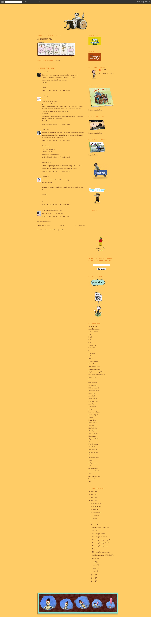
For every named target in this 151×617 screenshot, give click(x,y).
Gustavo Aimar (93, 385)
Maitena (91, 425)
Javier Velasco (93, 399)
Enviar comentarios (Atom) (54, 230)
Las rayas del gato (94, 412)
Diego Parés (92, 364)
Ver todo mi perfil (106, 73)
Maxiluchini (92, 436)
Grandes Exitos (93, 382)
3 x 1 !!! (94, 530)
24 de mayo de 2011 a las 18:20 (56, 216)
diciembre (96, 503)
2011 (93, 501)
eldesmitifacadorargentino (96, 374)
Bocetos (94, 549)
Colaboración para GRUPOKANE (102, 555)
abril (94, 562)
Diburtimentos (93, 361)
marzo (95, 565)
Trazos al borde (93, 479)
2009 (93, 578)
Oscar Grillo (92, 447)
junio (95, 522)
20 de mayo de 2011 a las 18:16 (56, 171)
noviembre (96, 506)
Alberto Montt (93, 332)
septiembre (96, 512)
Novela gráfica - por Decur (100, 527)
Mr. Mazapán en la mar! (99, 537)
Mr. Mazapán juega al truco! (101, 552)
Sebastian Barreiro (94, 471)
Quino (90, 460)
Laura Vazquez (93, 415)
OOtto (44, 96)
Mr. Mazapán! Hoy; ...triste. (100, 546)
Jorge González (93, 401)
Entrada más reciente (43, 225)
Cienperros (91, 348)
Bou (89, 334)
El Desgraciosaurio (94, 369)
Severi (90, 473)
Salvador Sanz (93, 468)
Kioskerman (92, 407)
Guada (44, 72)
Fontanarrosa (92, 380)
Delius (90, 358)
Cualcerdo (91, 353)
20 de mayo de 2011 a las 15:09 (56, 140)
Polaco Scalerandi (94, 457)
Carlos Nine (92, 345)
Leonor (44, 129)
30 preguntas (92, 326)
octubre (95, 509)
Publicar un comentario (44, 222)
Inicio (62, 225)
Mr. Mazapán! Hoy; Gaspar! (101, 540)
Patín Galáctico (93, 452)
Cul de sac (91, 356)
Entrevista (95, 558)
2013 (93, 494)
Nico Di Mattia (93, 444)
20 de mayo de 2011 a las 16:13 (56, 157)
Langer (90, 409)
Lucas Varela (92, 423)
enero (95, 571)
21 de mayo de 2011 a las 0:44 (55, 205)
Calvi (90, 342)
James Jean (91, 393)
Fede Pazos (92, 377)
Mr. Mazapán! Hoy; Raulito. (101, 543)
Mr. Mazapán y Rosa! (46, 38)
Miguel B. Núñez (93, 439)
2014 (93, 491)
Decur (104, 69)
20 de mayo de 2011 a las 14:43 (56, 124)
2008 (93, 581)
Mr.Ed (90, 441)
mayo (95, 525)
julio (94, 519)
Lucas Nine (92, 420)
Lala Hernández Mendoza (50, 210)
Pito (89, 455)
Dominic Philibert (94, 366)
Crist (90, 350)
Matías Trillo (92, 428)
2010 (93, 575)
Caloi (90, 340)
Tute (89, 481)
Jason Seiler (92, 396)
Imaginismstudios (94, 390)
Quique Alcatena (93, 463)
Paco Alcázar (92, 449)
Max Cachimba (93, 433)
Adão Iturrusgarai (94, 329)
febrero (95, 568)
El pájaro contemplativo (96, 372)
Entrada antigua (80, 225)
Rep (89, 465)
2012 (93, 497)
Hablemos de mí (93, 388)
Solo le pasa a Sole (94, 476)
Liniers (90, 417)
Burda (90, 337)
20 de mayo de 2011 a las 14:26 (56, 90)
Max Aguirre (92, 431)
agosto (95, 516)
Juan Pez (44, 176)
